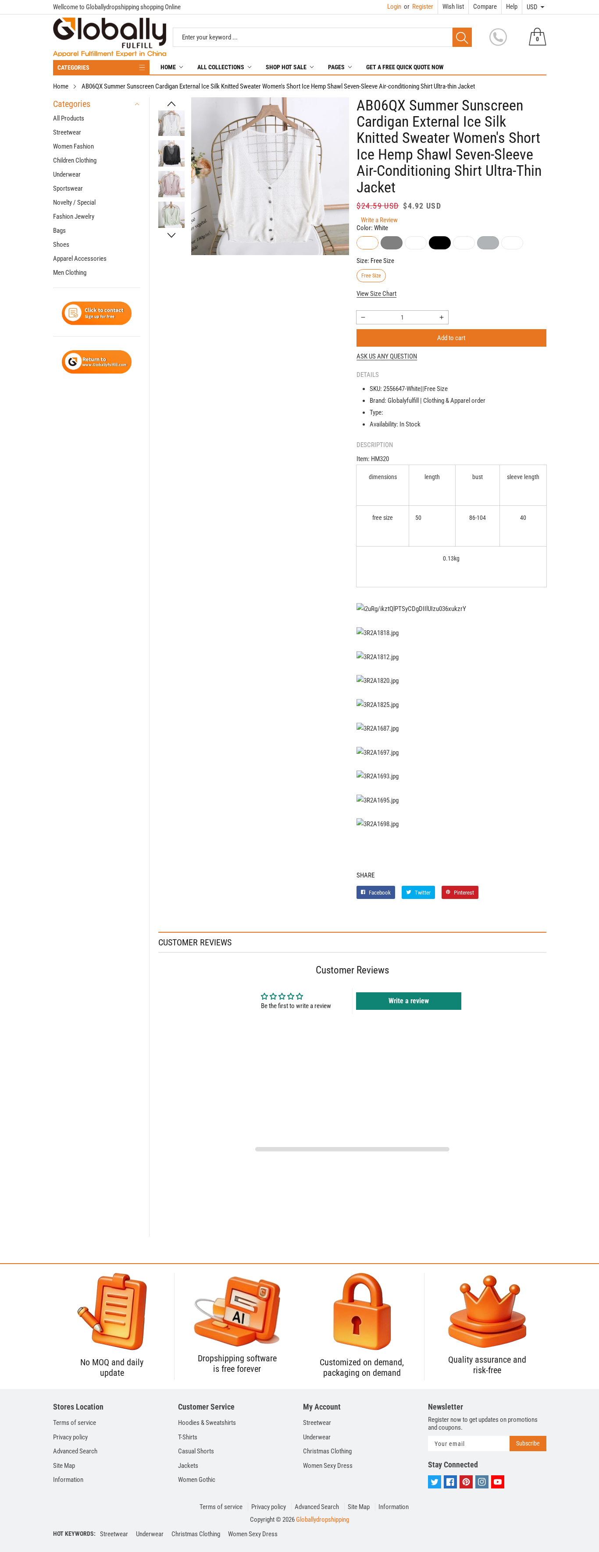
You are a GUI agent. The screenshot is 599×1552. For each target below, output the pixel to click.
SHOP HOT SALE (286, 67)
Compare (485, 7)
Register (418, 7)
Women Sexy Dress (328, 1466)
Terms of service (74, 1423)
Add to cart (451, 338)
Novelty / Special (74, 202)
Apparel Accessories (80, 259)
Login (394, 7)
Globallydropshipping (322, 1520)
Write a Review (379, 220)
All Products (68, 118)
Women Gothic (196, 1480)
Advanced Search (75, 1451)
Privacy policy (70, 1437)
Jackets (188, 1466)
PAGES (336, 67)
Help (511, 7)
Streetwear (67, 132)
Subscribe (528, 1443)
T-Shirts (187, 1437)
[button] (171, 103)
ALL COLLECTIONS (220, 67)
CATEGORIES (73, 67)
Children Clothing (74, 160)
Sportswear (68, 188)
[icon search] (462, 37)
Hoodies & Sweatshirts (207, 1423)
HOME (168, 67)
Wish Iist (453, 7)
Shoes (61, 245)
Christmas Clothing (327, 1451)
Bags (59, 230)
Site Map (64, 1466)
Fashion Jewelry (73, 216)
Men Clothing (69, 273)
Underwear (67, 174)
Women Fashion (73, 146)
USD (532, 7)
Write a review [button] (409, 1001)
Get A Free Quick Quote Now (405, 67)
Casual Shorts (196, 1451)
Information (68, 1480)
